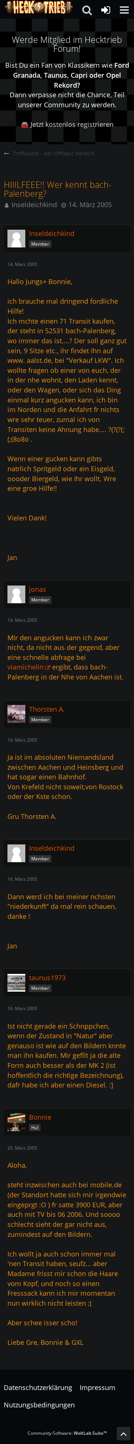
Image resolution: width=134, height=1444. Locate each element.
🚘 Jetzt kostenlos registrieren (67, 124)
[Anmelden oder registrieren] (105, 10)
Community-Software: (67, 1433)
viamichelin (25, 666)
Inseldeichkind (34, 204)
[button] (124, 10)
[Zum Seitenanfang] (123, 1433)
